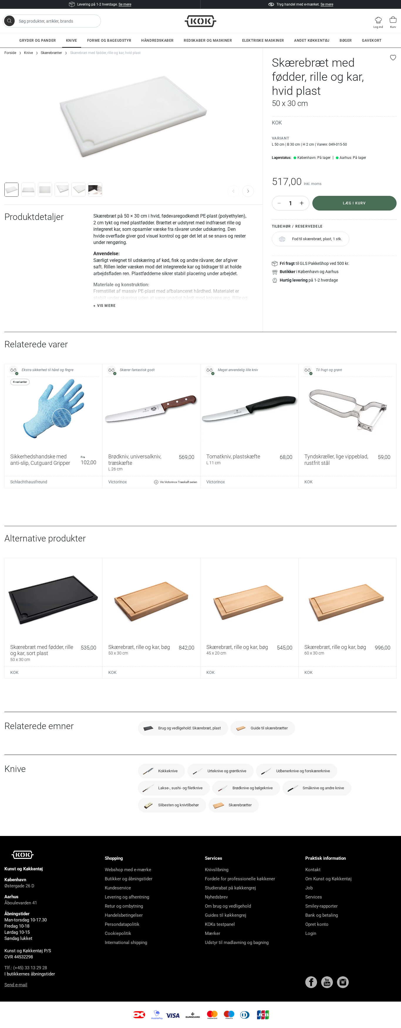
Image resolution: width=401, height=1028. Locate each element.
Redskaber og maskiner (208, 40)
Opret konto (316, 924)
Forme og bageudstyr (109, 40)
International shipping (126, 942)
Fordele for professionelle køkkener (240, 878)
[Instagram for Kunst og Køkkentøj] (343, 982)
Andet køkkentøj (312, 40)
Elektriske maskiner (263, 40)
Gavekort (372, 40)
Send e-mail (15, 984)
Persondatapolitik (122, 924)
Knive (71, 40)
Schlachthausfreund (28, 481)
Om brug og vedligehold (228, 906)
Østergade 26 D (19, 886)
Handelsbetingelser (124, 915)
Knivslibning (216, 869)
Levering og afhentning (127, 897)
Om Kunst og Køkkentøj (328, 878)
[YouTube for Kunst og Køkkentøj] (327, 982)
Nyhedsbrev (216, 897)
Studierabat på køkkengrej (230, 888)
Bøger (346, 40)
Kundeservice (118, 888)
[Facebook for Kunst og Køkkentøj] (311, 982)
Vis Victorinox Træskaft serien (178, 482)
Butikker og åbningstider (128, 878)
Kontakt (313, 869)
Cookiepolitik (118, 933)
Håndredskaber (157, 40)
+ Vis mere (104, 306)
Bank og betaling (321, 915)
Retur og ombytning (124, 906)
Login (310, 933)
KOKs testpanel (220, 924)
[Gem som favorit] (393, 57)
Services (313, 897)
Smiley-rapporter (321, 906)
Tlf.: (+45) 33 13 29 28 (25, 967)
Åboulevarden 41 (20, 903)
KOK (277, 123)
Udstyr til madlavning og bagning (237, 942)
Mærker (212, 933)
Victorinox (117, 481)
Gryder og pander (37, 40)
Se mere (125, 4)
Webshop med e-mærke (128, 869)
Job (309, 888)
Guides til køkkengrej (225, 915)
